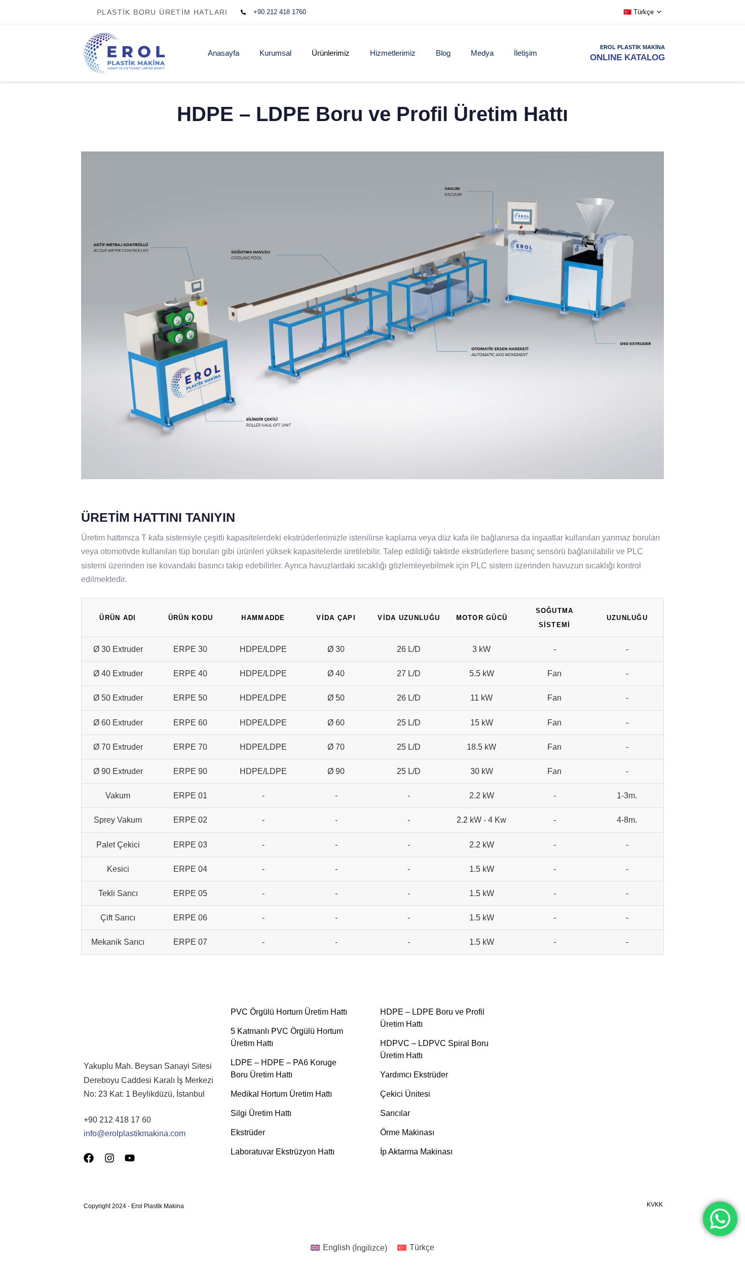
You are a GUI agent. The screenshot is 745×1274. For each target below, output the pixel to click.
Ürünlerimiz (331, 53)
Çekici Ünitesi (405, 1094)
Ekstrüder (248, 1132)
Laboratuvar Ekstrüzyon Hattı (282, 1151)
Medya (482, 53)
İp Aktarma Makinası (416, 1151)
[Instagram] (109, 1158)
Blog (443, 53)
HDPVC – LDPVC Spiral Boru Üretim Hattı (434, 1049)
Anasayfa (223, 53)
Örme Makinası (407, 1132)
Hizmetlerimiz (393, 53)
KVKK (655, 1204)
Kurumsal (275, 53)
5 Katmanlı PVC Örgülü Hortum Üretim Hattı (287, 1037)
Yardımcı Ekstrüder (414, 1074)
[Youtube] (130, 1158)
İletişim (525, 53)
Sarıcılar (395, 1113)
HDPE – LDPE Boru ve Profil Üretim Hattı (432, 1018)
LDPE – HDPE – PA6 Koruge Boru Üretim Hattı (284, 1068)
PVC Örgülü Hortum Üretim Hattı (289, 1012)
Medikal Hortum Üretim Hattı (281, 1094)
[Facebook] (89, 1158)
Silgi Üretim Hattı (261, 1113)
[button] (642, 12)
